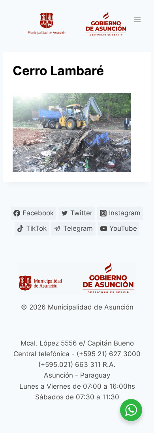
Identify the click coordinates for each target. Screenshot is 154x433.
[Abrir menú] (137, 19)
